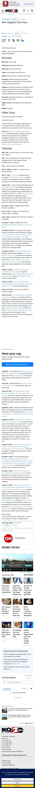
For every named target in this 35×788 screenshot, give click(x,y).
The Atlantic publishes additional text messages (18, 310)
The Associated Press (27, 193)
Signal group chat (18, 375)
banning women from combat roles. (12, 144)
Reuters (16, 193)
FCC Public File (6, 745)
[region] (17, 700)
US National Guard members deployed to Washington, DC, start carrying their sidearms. (16, 393)
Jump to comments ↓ (7, 530)
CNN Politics (17, 522)
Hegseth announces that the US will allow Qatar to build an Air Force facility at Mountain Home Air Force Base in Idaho (16, 447)
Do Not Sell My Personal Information (12, 751)
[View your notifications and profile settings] (31, 688)
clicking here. (16, 663)
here (10, 669)
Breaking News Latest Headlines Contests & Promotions (8, 763)
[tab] (7, 688)
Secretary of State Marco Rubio (13, 308)
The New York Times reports (23, 251)
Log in (25, 675)
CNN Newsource (8, 33)
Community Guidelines (8, 736)
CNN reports (15, 175)
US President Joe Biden (8, 187)
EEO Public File (6, 740)
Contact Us (5, 738)
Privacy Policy (6, 747)
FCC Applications (7, 743)
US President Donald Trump (17, 177)
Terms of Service (6, 749)
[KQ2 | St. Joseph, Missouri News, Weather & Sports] (12, 10)
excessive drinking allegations (20, 274)
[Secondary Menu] (4, 10)
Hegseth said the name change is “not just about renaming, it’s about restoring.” (17, 414)
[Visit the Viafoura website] (29, 723)
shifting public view (22, 276)
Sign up (30, 675)
